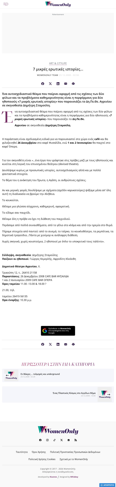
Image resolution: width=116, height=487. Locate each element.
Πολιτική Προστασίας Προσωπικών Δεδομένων (75, 452)
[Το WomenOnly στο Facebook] (40, 440)
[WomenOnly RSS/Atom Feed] (75, 440)
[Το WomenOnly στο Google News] (68, 440)
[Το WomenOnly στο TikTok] (54, 440)
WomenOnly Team (47, 75)
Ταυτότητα (22, 452)
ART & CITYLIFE (58, 63)
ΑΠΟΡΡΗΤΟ (109, 485)
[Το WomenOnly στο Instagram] (47, 440)
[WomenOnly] (58, 4)
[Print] (73, 84)
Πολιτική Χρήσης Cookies (41, 459)
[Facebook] (42, 84)
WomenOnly (58, 430)
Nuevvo (53, 477)
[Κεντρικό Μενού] (5, 4)
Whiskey (74, 477)
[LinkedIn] (58, 84)
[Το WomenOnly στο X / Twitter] (61, 440)
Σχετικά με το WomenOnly (74, 459)
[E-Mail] (65, 84)
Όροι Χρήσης (39, 452)
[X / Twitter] (50, 84)
